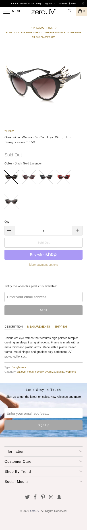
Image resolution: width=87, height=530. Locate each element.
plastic (60, 371)
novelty (39, 371)
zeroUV (9, 131)
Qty (6, 221)
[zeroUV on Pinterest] (43, 497)
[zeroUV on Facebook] (35, 497)
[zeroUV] (43, 11)
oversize (50, 371)
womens (71, 371)
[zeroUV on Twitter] (27, 497)
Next (51, 28)
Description (13, 326)
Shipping (60, 326)
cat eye (21, 371)
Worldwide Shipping (29, 3)
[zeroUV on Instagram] (51, 497)
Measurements (38, 326)
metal (30, 371)
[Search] (71, 11)
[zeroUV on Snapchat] (59, 497)
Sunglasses (19, 367)
